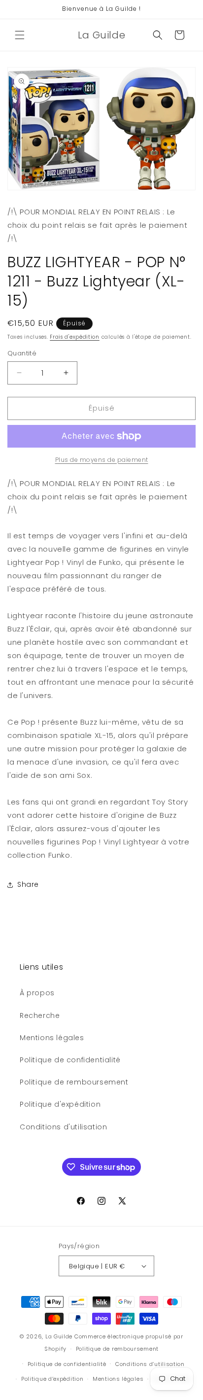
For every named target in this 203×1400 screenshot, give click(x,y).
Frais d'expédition (75, 337)
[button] (20, 35)
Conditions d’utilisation (150, 1364)
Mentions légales (52, 1038)
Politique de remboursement (74, 1082)
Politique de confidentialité (70, 1060)
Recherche (40, 1015)
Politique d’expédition (52, 1379)
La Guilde (58, 1336)
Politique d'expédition (60, 1104)
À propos (37, 993)
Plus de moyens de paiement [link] (101, 459)
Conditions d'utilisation (63, 1127)
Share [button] (28, 884)
